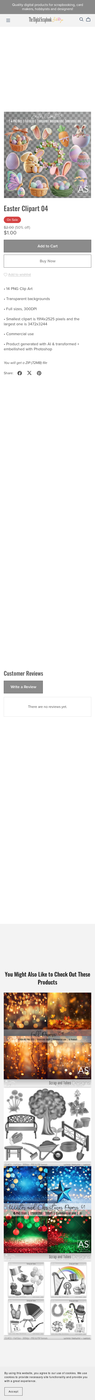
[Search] (82, 19)
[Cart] (90, 19)
